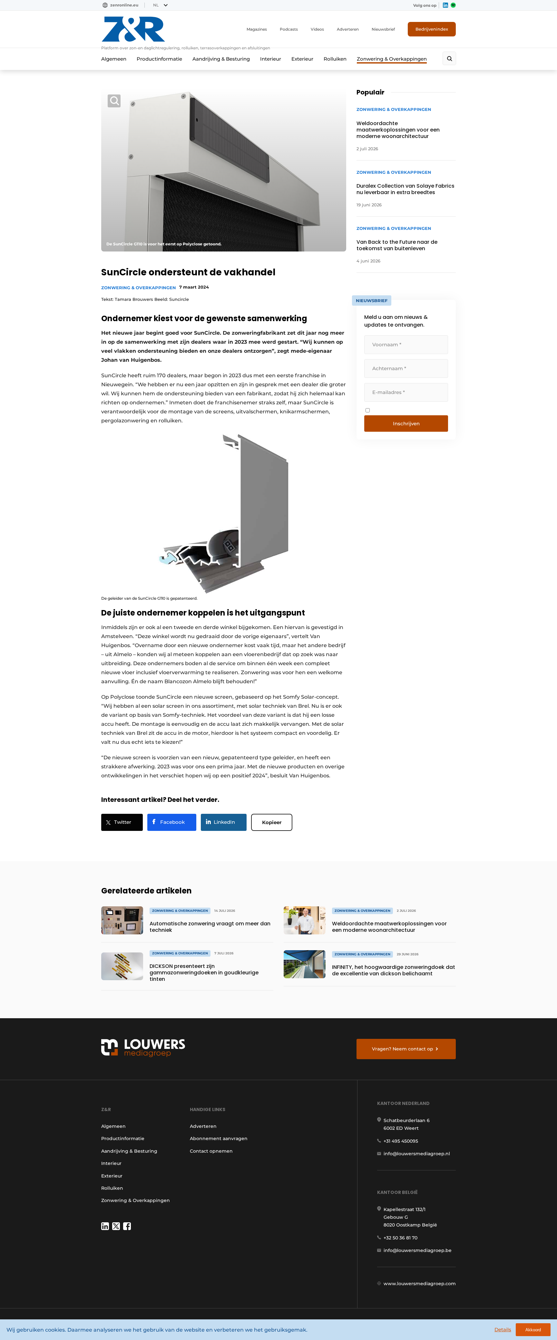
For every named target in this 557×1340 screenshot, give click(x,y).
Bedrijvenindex (431, 29)
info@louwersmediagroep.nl (417, 1154)
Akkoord (533, 1329)
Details (502, 1329)
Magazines (257, 29)
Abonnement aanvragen (219, 1138)
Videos (317, 29)
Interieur (270, 59)
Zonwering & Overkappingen (392, 59)
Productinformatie (159, 59)
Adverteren (348, 29)
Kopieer (271, 822)
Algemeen (113, 59)
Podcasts (289, 29)
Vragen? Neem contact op (402, 1049)
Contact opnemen (211, 1151)
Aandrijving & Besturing (221, 59)
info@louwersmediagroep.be (418, 1250)
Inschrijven (406, 423)
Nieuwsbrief (383, 29)
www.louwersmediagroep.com (420, 1283)
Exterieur (302, 59)
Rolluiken (335, 59)
